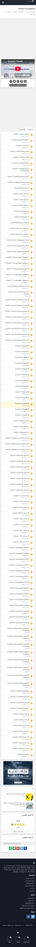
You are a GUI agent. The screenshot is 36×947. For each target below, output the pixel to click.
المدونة (32, 888)
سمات (16, 925)
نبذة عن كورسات (30, 878)
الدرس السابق (22, 85)
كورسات (27, 925)
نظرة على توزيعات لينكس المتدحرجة (16, 794)
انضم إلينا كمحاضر (29, 903)
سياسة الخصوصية (29, 886)
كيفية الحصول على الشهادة (27, 908)
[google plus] (18, 848)
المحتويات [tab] (30, 130)
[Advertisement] (18, 39)
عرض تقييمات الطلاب (18, 831)
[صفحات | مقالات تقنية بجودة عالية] (18, 773)
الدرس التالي (14, 85)
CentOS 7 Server (17, 12)
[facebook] (25, 848)
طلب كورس (31, 900)
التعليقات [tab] (21, 130)
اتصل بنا (32, 891)
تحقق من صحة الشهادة (28, 906)
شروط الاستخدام (30, 881)
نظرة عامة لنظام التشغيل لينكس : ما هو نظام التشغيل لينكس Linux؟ (14, 804)
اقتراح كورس (30, 898)
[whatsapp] (10, 848)
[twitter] (21, 848)
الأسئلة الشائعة (30, 883)
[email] (14, 848)
